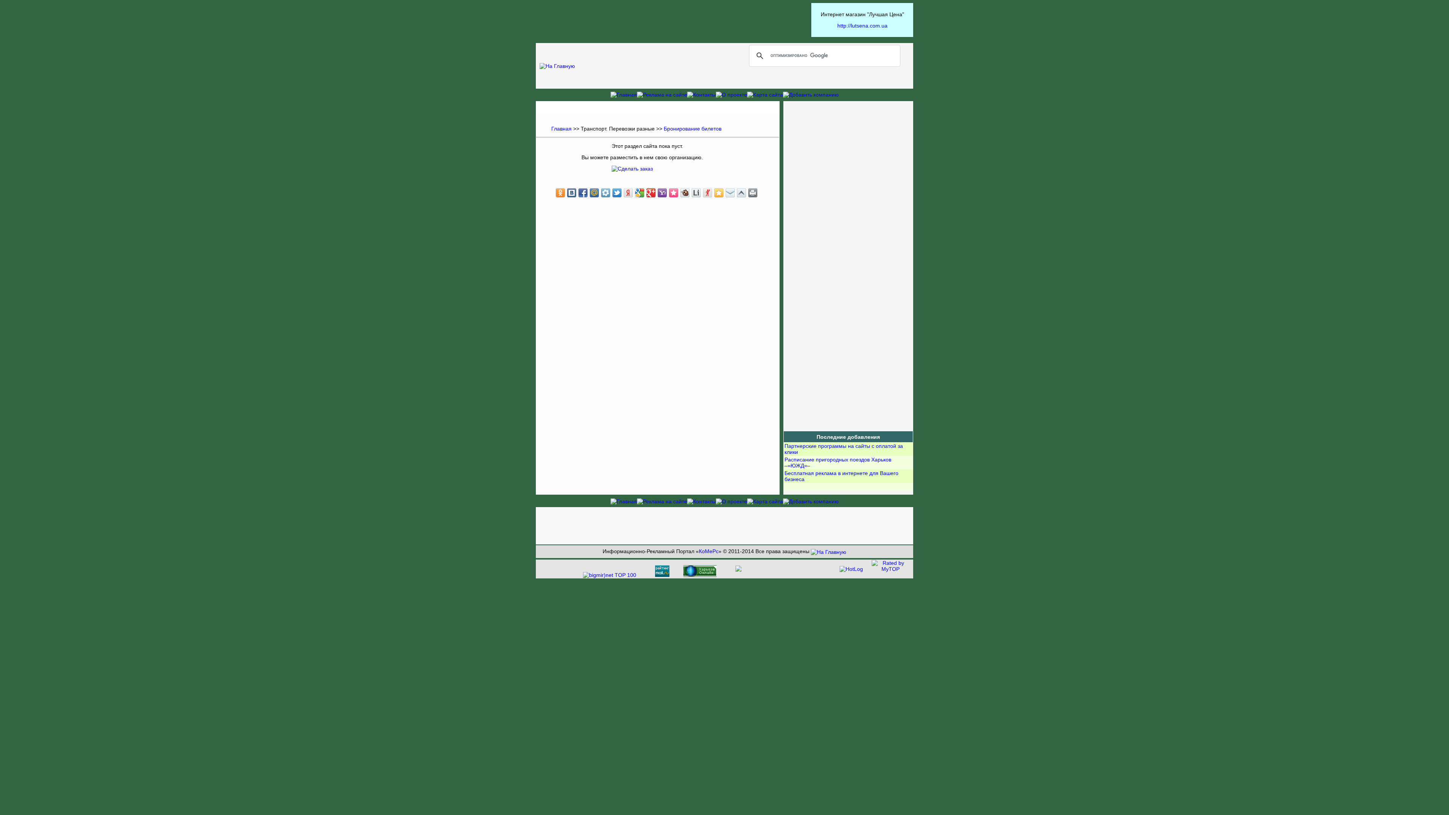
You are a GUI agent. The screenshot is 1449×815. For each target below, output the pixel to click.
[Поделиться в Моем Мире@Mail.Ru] (594, 192)
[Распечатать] (752, 192)
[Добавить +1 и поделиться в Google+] (650, 192)
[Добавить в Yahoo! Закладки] (662, 192)
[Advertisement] (673, 20)
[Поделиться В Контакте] (571, 192)
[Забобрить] (684, 192)
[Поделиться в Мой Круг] (605, 192)
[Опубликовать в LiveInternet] (696, 192)
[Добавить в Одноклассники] (560, 192)
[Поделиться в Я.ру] (707, 192)
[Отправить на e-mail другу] (730, 192)
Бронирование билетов (692, 129)
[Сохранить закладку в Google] (639, 192)
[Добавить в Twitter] (616, 192)
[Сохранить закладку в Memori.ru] (673, 192)
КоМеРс (708, 551)
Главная (561, 129)
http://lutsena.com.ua (862, 26)
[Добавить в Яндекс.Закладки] (628, 192)
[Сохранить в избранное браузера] (718, 192)
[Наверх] (741, 192)
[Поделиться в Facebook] (583, 192)
